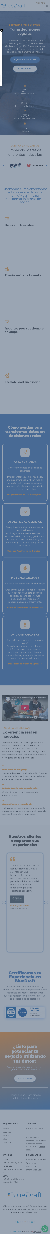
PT (40, 3)
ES (43, 3)
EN (37, 3)
